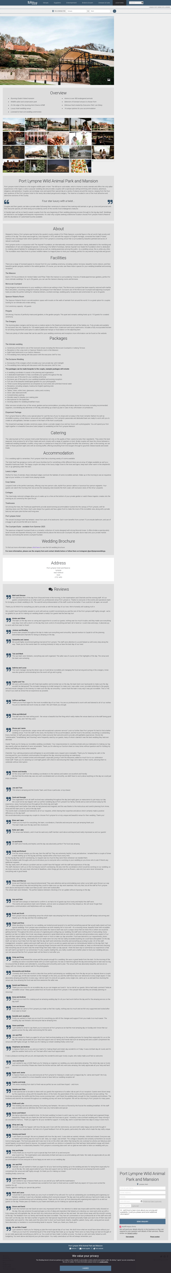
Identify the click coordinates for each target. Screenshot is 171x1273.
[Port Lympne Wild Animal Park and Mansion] (14, 124)
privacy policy (132, 1233)
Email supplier (86, 1248)
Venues (152, 7)
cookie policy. (103, 1262)
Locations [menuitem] (119, 3)
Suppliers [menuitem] (57, 3)
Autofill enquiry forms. (129, 1226)
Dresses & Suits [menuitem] (104, 3)
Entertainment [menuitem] (71, 3)
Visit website (130, 1236)
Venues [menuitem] (45, 3)
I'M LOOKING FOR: (59, 11)
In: (88, 11)
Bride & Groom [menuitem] (87, 3)
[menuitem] (34, 2)
